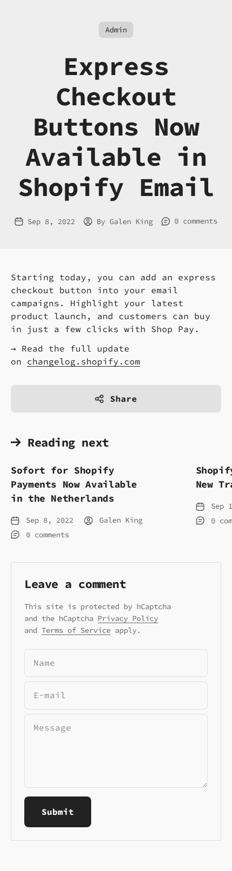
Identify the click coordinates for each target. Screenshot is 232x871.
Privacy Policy (128, 618)
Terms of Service (76, 630)
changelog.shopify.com (83, 361)
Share (123, 398)
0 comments (195, 221)
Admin (116, 30)
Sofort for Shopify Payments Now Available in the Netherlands (74, 484)
